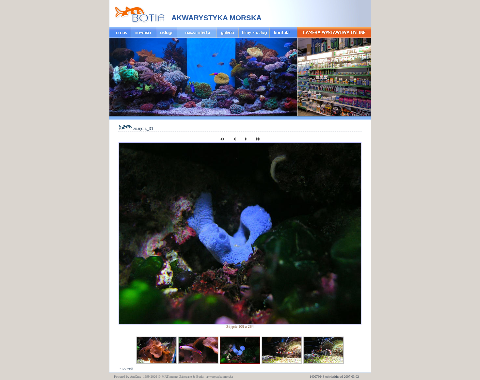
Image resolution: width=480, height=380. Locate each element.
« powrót (126, 368)
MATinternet (170, 376)
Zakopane (185, 376)
